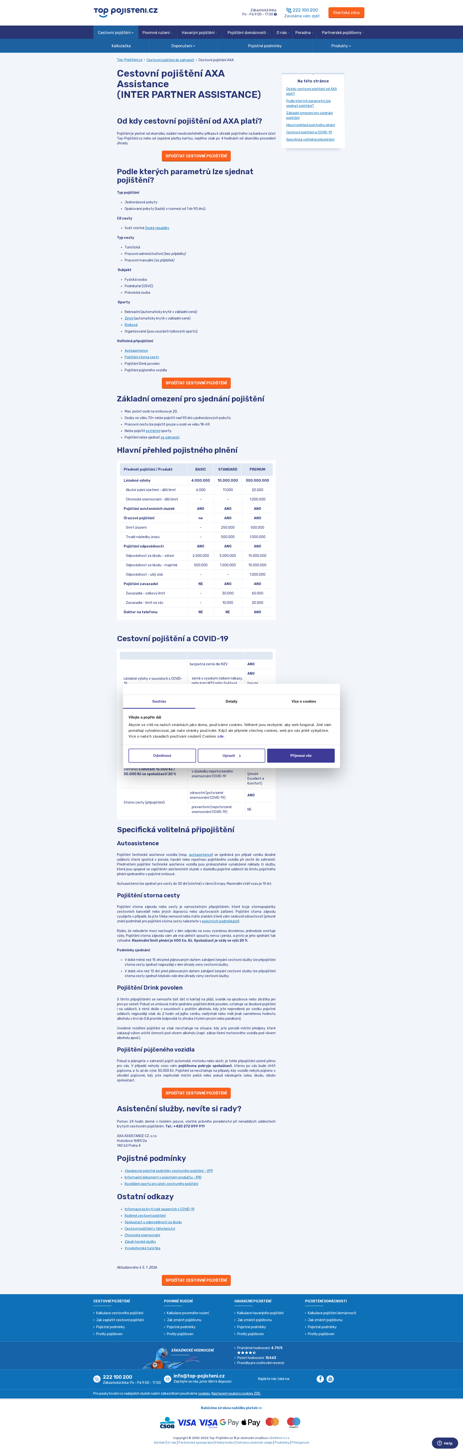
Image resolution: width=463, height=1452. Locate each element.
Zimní (129, 318)
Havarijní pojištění (198, 32)
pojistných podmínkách (220, 921)
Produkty (339, 46)
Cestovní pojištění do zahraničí (170, 60)
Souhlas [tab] (159, 701)
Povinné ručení (156, 32)
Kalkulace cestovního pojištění (119, 1313)
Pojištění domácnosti (247, 32)
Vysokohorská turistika (142, 1248)
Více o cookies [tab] (304, 701)
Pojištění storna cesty (142, 357)
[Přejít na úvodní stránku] (125, 12)
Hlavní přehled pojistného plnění (310, 125)
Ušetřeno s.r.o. (279, 1438)
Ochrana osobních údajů (254, 1442)
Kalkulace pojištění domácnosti (332, 1313)
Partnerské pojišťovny (341, 32)
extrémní (153, 431)
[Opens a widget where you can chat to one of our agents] (445, 1444)
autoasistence (200, 855)
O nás (282, 32)
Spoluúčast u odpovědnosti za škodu (153, 1222)
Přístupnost (300, 1442)
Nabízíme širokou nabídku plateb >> (231, 1408)
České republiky (157, 228)
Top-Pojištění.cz (130, 60)
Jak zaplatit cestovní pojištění (120, 1320)
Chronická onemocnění (142, 1235)
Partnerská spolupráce (195, 1442)
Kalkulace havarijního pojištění (260, 1313)
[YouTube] (331, 1379)
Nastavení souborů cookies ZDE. (236, 1394)
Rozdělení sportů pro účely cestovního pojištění (161, 1184)
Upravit (229, 755)
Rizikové (131, 325)
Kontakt (160, 1442)
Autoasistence (136, 351)
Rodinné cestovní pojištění (145, 1216)
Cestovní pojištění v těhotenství (150, 1229)
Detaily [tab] (232, 701)
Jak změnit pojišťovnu (184, 1320)
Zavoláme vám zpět (302, 16)
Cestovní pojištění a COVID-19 (309, 132)
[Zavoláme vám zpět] (289, 10)
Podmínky (282, 1442)
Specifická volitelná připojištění (310, 140)
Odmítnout (162, 755)
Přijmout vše (301, 755)
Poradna (303, 32)
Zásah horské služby (140, 1242)
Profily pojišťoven (109, 1334)
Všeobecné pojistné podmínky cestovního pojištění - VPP (169, 1171)
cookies (204, 1394)
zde (220, 736)
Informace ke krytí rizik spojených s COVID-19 (160, 1209)
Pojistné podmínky (265, 46)
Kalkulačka (121, 46)
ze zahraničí (170, 437)
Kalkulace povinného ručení (188, 1313)
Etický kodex (224, 1442)
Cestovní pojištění (114, 32)
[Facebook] (322, 1379)
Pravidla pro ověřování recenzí (260, 1363)
